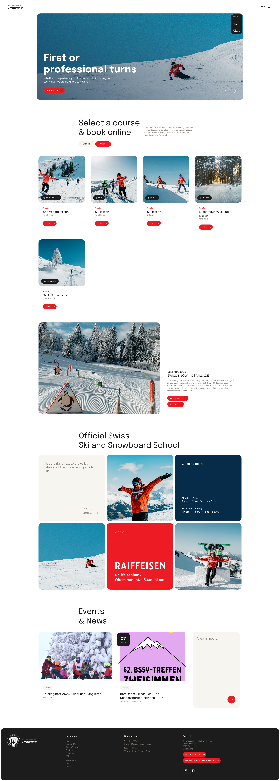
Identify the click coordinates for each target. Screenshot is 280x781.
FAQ (68, 756)
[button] (265, 7)
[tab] (86, 144)
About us (70, 753)
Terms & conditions (72, 760)
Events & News (72, 747)
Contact (69, 750)
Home (68, 741)
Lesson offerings (73, 744)
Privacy (68, 766)
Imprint (68, 763)
